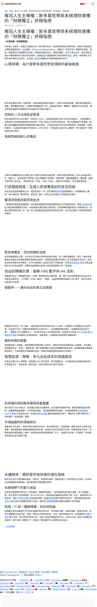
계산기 (28, 592)
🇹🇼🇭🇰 (82, 4)
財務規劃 (61, 191)
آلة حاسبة (76, 589)
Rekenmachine (60, 589)
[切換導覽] (92, 3)
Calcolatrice (40, 580)
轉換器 (55, 572)
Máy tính (30, 589)
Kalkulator (41, 586)
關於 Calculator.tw (8, 572)
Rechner (43, 589)
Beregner (24, 580)
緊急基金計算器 (77, 262)
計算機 (8, 592)
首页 (6, 11)
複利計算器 (42, 413)
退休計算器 (10, 501)
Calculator (5, 583)
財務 (25, 49)
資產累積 (52, 498)
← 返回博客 (10, 526)
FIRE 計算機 (82, 332)
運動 (43, 55)
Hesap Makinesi (23, 586)
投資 (77, 52)
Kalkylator (5, 589)
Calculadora (56, 580)
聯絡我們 (23, 572)
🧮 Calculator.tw (11, 3)
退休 (11, 479)
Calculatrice (5, 586)
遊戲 (69, 55)
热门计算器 (34, 572)
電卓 (18, 592)
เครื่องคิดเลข (91, 589)
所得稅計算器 (23, 498)
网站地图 (45, 572)
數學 (49, 276)
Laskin (18, 589)
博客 (11, 11)
